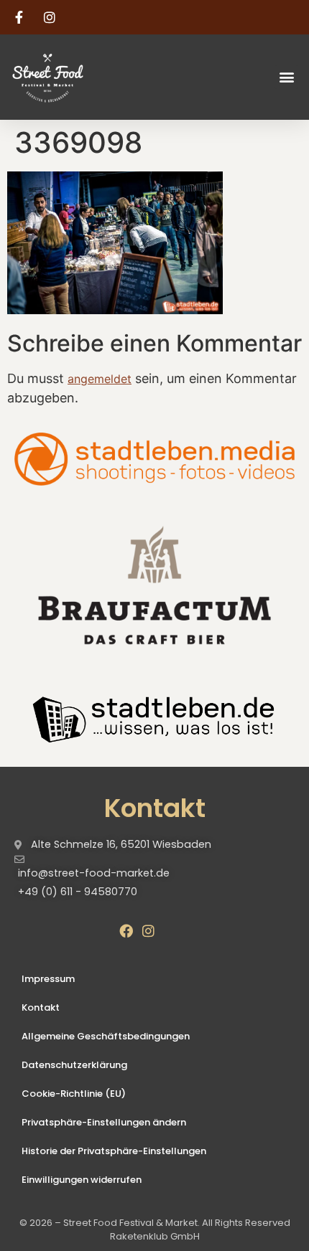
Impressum (48, 979)
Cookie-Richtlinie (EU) (74, 1093)
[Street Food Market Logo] (73, 77)
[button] (286, 77)
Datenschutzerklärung (74, 1065)
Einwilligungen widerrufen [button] (82, 1179)
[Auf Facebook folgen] (21, 17)
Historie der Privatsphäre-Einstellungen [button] (114, 1151)
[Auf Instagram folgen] (52, 17)
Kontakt (41, 1007)
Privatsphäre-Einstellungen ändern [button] (104, 1122)
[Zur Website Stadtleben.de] (154, 717)
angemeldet (100, 379)
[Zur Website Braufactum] (154, 584)
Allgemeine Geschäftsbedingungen (106, 1036)
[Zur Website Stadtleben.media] (154, 459)
